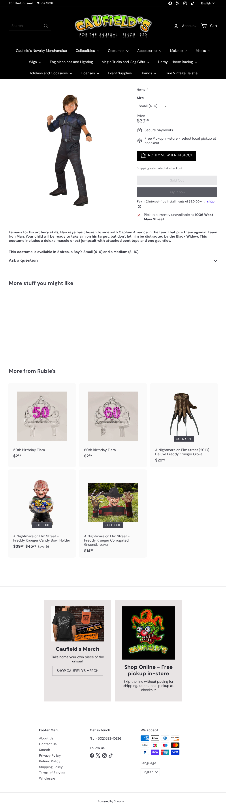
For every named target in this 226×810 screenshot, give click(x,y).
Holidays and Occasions (49, 73)
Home (141, 90)
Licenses (88, 73)
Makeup (177, 50)
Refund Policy (49, 761)
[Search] (46, 26)
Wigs (33, 62)
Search (44, 750)
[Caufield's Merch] (77, 623)
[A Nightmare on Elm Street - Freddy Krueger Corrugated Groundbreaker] (113, 513)
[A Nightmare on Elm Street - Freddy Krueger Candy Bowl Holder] (42, 511)
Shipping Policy (51, 767)
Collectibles (86, 50)
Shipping (143, 168)
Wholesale (47, 778)
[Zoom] (70, 151)
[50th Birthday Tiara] (42, 423)
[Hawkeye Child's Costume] (24, 323)
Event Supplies (120, 73)
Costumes (116, 50)
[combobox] (30, 26)
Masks (201, 50)
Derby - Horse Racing (176, 62)
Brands (147, 73)
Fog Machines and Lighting (71, 62)
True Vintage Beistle (181, 73)
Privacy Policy (50, 755)
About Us (46, 738)
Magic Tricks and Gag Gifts (124, 62)
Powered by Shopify (111, 801)
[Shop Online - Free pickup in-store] (148, 633)
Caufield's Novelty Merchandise (41, 50)
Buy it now (177, 192)
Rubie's (46, 371)
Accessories (147, 50)
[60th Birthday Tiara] (113, 423)
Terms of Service (52, 773)
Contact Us (48, 744)
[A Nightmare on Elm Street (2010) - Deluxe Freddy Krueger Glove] (184, 425)
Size (140, 98)
